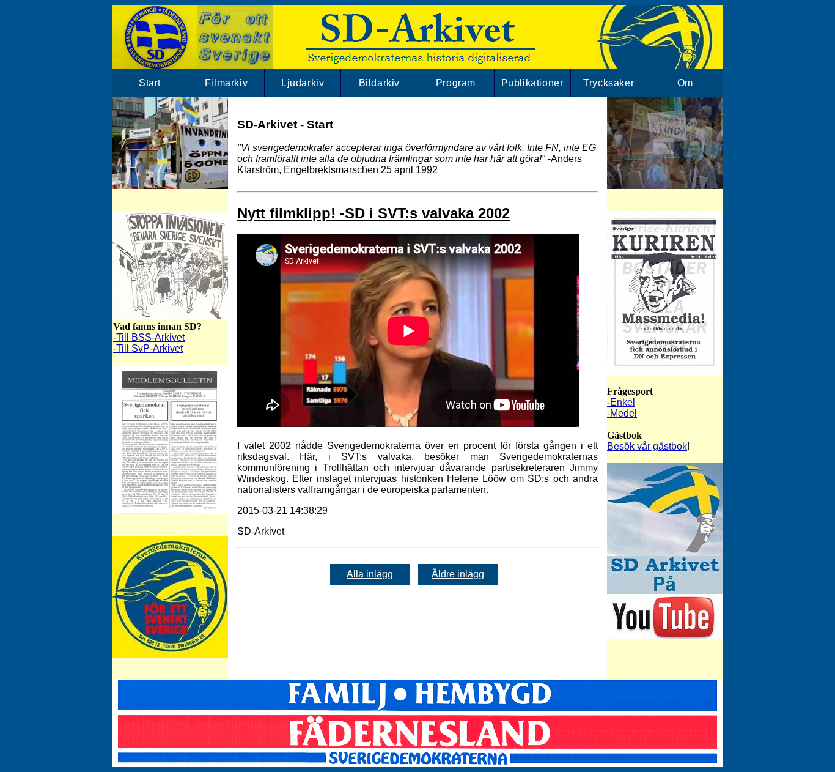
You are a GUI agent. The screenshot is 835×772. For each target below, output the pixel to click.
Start (150, 83)
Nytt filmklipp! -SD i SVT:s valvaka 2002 (373, 213)
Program (456, 83)
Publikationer (532, 83)
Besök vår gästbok (647, 446)
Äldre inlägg (458, 574)
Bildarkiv (379, 83)
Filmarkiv (226, 83)
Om (685, 83)
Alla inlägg (370, 574)
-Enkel (621, 402)
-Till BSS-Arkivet (149, 337)
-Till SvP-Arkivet (148, 348)
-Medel (622, 413)
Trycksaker (608, 83)
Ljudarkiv (302, 83)
